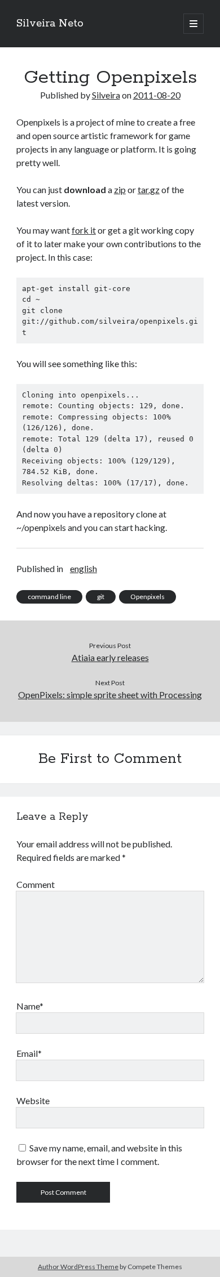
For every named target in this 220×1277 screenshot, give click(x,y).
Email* (29, 1053)
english (83, 568)
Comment (35, 884)
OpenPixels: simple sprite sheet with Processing (110, 694)
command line (49, 596)
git (100, 596)
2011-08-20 (157, 95)
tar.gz (149, 189)
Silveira (106, 95)
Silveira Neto (49, 23)
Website (33, 1100)
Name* (29, 1006)
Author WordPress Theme (78, 1266)
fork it (84, 230)
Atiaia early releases (110, 657)
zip (120, 189)
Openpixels (147, 596)
